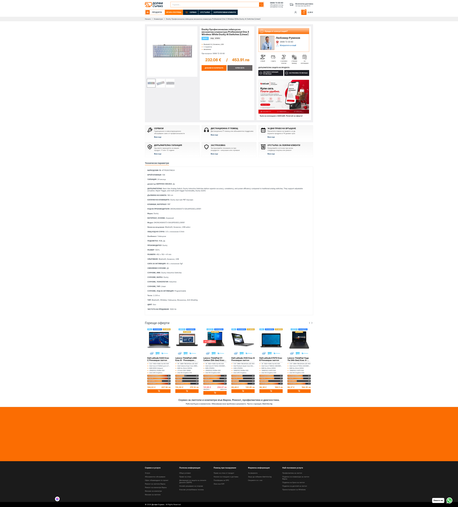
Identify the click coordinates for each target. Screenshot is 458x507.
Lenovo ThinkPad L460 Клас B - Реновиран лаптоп (186, 359)
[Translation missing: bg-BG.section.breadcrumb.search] (261, 4)
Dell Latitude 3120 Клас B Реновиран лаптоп (243, 359)
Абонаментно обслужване (155, 477)
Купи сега (239, 68)
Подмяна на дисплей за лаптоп (294, 486)
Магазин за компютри (153, 491)
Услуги (147, 473)
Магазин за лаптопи (153, 495)
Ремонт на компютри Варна (156, 487)
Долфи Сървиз (158, 504)
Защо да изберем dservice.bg (260, 477)
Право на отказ (185, 477)
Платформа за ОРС (221, 480)
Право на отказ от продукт (224, 473)
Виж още (157, 137)
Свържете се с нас (255, 480)
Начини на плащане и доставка (226, 477)
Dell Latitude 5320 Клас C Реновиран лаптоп (158, 359)
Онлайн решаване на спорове (191, 486)
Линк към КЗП (219, 484)
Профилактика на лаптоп (292, 473)
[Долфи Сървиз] (154, 4)
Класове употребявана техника (191, 490)
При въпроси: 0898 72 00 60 (213, 53)
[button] (151, 83)
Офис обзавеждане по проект (156, 480)
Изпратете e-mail (288, 45)
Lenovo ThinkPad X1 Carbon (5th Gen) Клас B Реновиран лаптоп (214, 359)
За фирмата (253, 473)
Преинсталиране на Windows (294, 490)
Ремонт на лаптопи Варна (155, 484)
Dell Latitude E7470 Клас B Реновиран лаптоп (270, 359)
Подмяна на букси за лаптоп (293, 482)
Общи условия (185, 473)
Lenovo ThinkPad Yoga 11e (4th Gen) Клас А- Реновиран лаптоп (298, 359)
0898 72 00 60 (286, 42)
